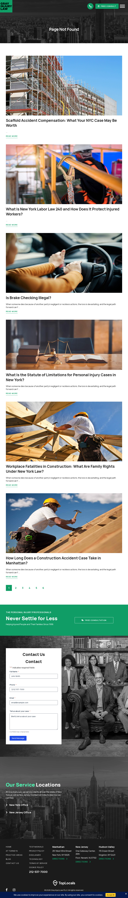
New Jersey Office (20, 812)
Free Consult (108, 6)
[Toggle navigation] (122, 6)
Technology (35, 859)
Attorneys (12, 851)
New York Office (18, 805)
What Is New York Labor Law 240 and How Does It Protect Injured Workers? (62, 211)
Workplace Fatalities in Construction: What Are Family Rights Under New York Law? (60, 469)
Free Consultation (95, 620)
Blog (8, 859)
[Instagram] (14, 889)
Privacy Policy (36, 851)
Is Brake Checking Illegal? (28, 297)
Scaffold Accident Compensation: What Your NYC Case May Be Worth (61, 123)
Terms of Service (38, 863)
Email (12, 698)
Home (9, 847)
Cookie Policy (36, 867)
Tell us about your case (20, 711)
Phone (13, 685)
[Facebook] (6, 889)
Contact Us (12, 863)
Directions (58, 858)
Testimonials (36, 847)
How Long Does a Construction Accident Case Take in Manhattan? (53, 560)
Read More (12, 136)
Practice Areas (14, 855)
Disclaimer (35, 855)
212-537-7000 (38, 872)
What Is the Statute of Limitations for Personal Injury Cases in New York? (61, 377)
